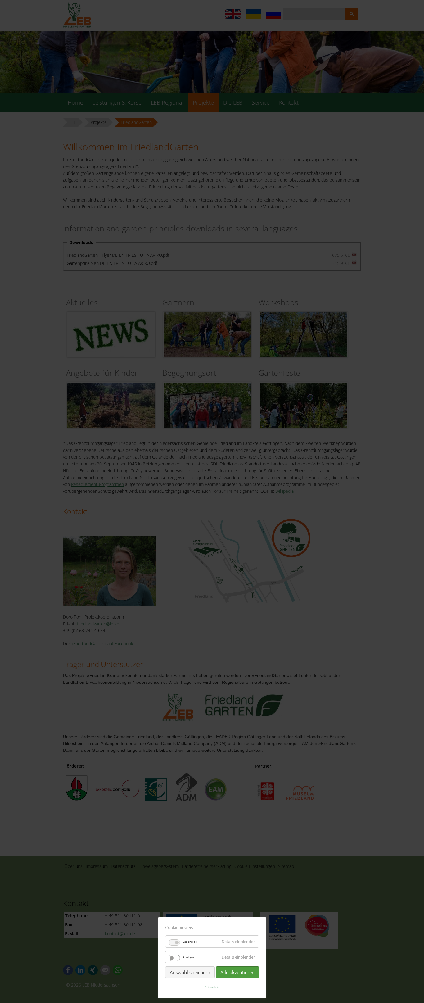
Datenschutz (212, 987)
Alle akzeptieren (237, 972)
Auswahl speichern (190, 972)
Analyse (188, 957)
